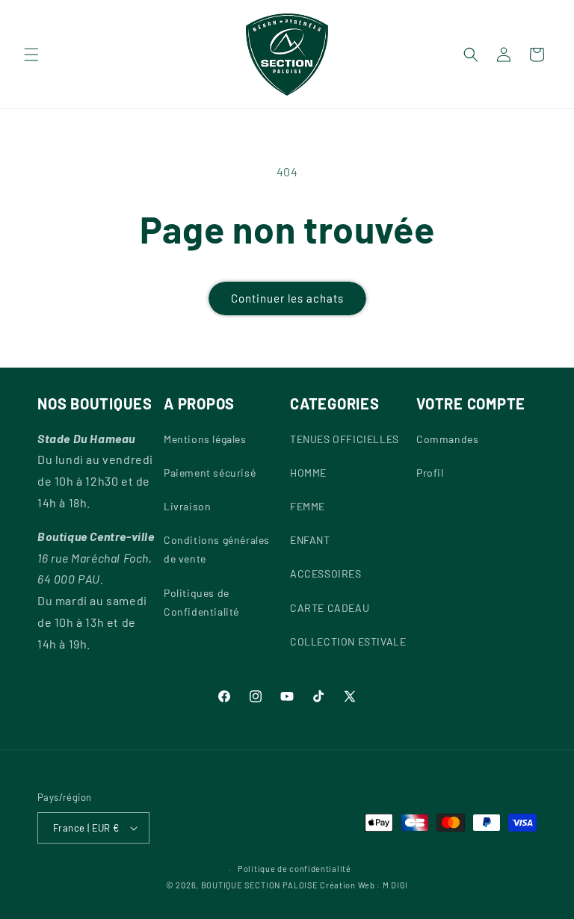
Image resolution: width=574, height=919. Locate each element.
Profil (430, 472)
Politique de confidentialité (294, 868)
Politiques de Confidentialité (201, 602)
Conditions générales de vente (217, 549)
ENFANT (310, 539)
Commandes (447, 439)
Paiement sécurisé (210, 472)
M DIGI (395, 885)
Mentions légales (205, 439)
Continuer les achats (287, 298)
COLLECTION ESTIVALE (348, 641)
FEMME (307, 506)
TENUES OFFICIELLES (344, 439)
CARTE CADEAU (329, 607)
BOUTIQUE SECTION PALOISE (259, 885)
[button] (31, 54)
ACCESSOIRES (326, 573)
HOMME (308, 472)
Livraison (187, 506)
